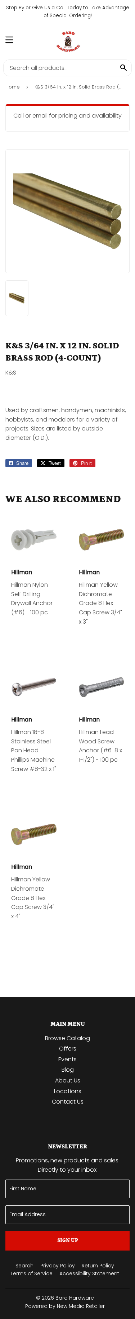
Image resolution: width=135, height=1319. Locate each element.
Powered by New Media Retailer (65, 1306)
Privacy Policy (57, 1265)
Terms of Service (31, 1273)
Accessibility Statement (89, 1273)
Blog (68, 1070)
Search (24, 1265)
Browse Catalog (67, 1038)
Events (67, 1059)
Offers (67, 1048)
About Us (67, 1080)
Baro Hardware (74, 1297)
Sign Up (67, 1240)
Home (12, 87)
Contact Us (68, 1101)
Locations (67, 1091)
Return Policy (98, 1265)
